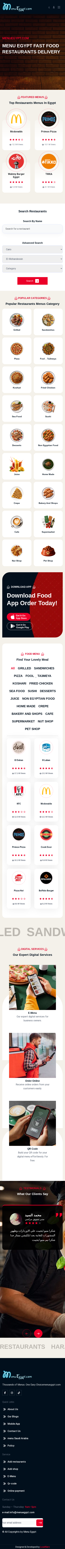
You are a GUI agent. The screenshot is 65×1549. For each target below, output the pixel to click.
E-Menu (12, 1476)
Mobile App (14, 1423)
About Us (13, 1409)
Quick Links (8, 1402)
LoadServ (45, 1547)
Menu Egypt (29, 1531)
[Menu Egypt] (17, 6)
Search (30, 281)
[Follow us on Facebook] (5, 1392)
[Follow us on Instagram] (12, 1392)
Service (6, 1454)
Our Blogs (13, 1416)
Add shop (13, 1469)
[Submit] (40, 1522)
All (13, 668)
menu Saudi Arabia (18, 1438)
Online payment (16, 1490)
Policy (11, 1445)
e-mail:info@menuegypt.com (18, 1512)
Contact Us (14, 1431)
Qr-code (12, 1483)
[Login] (53, 6)
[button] (27, 1333)
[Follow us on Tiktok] (19, 1392)
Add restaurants (17, 1461)
